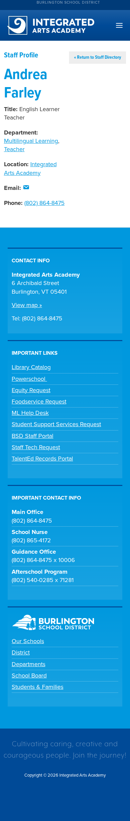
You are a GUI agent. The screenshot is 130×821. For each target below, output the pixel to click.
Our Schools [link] (28, 641)
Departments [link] (28, 664)
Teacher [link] (14, 149)
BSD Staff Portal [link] (32, 436)
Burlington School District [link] (68, 2)
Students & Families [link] (37, 687)
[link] (26, 188)
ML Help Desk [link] (30, 413)
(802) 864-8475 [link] (44, 203)
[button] (119, 25)
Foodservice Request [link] (39, 401)
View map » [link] (27, 305)
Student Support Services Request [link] (56, 424)
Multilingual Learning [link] (31, 141)
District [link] (21, 652)
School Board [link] (29, 675)
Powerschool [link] (29, 378)
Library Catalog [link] (31, 367)
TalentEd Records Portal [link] (42, 458)
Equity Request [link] (31, 390)
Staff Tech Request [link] (36, 447)
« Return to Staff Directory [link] (97, 57)
